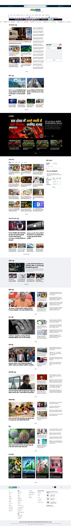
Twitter (55, 487)
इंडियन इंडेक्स (26, 17)
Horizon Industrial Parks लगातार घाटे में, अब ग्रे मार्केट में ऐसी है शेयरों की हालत (38, 51)
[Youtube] (61, 487)
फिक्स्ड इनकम (11, 507)
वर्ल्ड (15, 17)
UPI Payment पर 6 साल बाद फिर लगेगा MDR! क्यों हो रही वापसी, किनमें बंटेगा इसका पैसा (38, 185)
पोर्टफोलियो (10, 498)
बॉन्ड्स (30, 495)
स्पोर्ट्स (39, 17)
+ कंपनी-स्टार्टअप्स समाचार (26, 254)
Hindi (19, 487)
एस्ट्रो (36, 17)
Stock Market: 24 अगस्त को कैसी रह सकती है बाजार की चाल (55, 149)
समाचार (14, 15)
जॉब (34, 17)
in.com (39, 497)
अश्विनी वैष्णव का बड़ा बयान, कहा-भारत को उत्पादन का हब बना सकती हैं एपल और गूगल (12, 250)
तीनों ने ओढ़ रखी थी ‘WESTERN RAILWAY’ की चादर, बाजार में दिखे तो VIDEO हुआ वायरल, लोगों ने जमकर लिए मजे (12, 280)
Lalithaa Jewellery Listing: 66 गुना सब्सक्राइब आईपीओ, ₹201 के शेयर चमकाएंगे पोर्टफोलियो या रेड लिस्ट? (38, 38)
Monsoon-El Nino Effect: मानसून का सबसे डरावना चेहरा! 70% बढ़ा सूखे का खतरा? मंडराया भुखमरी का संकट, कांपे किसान (38, 61)
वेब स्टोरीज (27, 15)
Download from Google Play (51, 495)
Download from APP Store (51, 499)
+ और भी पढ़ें (26, 214)
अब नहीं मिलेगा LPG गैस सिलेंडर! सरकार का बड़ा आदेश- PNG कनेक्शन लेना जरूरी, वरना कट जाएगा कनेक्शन (38, 45)
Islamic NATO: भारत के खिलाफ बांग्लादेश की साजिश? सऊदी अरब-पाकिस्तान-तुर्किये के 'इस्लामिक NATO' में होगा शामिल (14, 65)
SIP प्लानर (19, 518)
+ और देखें (54, 60)
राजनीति (10, 496)
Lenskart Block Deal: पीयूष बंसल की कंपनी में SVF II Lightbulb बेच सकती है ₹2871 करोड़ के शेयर (21, 105)
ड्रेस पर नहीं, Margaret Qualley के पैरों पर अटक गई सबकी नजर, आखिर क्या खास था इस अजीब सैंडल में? (31, 280)
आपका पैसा (17, 15)
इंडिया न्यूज (11, 289)
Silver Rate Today (21, 507)
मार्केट (11, 15)
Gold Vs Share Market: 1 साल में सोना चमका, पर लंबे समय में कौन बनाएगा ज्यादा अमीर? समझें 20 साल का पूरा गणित (26, 209)
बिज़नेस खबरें (19, 492)
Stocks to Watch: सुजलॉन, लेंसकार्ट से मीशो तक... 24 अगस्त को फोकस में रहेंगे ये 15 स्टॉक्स (38, 55)
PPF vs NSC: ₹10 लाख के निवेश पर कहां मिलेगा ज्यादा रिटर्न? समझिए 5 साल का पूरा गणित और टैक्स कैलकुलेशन (38, 32)
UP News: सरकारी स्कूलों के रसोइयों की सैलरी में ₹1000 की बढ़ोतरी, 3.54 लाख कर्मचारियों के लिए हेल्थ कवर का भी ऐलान (38, 28)
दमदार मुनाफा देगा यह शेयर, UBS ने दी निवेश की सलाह (28, 149)
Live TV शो (10, 503)
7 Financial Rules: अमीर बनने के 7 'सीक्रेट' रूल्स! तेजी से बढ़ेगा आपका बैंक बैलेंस (38, 197)
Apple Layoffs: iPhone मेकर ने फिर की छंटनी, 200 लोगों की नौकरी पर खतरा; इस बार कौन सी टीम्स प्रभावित (35, 235)
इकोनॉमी (19, 497)
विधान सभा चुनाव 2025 (21, 512)
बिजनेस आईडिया (20, 508)
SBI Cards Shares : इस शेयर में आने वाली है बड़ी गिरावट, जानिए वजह (14, 148)
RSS (59, 487)
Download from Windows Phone (51, 502)
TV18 (39, 495)
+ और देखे (26, 71)
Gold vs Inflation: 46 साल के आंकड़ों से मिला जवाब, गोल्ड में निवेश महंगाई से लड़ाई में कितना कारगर (26, 185)
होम (9, 15)
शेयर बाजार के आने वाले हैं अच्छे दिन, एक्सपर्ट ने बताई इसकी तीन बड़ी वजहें (30, 105)
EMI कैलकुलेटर (20, 516)
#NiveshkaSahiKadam (54, 17)
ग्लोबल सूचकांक (46, 17)
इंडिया (21, 15)
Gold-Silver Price (11, 17)
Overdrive (39, 500)
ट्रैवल (33, 15)
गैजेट (17, 17)
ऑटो (19, 17)
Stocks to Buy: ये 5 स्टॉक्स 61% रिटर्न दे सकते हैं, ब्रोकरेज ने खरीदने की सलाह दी (26, 54)
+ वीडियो (35, 153)
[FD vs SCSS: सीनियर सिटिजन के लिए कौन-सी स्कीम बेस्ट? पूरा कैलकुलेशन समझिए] (26, 60)
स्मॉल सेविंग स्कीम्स (31, 494)
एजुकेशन (32, 17)
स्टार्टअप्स (19, 503)
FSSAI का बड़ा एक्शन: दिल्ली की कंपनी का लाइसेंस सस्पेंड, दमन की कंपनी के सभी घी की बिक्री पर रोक (14, 54)
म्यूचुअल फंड (10, 510)
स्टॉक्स (19, 495)
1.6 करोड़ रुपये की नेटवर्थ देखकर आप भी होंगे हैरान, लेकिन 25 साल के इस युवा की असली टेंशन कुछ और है (34, 265)
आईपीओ (19, 502)
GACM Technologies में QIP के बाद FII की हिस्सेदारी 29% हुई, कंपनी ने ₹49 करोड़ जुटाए (38, 48)
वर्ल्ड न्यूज (11, 344)
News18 (39, 492)
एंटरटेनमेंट (42, 17)
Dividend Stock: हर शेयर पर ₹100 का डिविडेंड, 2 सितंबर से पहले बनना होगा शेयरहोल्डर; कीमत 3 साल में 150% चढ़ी (40, 105)
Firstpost (39, 493)
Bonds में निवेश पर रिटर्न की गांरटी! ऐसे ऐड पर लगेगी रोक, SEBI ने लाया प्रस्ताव (35, 91)
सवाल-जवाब (30, 497)
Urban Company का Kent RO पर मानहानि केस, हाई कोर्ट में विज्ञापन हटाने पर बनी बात (20, 42)
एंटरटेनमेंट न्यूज (12, 372)
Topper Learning (40, 502)
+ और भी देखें (53, 187)
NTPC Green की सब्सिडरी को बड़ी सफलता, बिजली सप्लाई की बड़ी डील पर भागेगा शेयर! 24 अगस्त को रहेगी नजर (17, 92)
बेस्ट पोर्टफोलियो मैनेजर (32, 492)
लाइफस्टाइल (22, 17)
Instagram (57, 487)
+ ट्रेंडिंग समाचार (26, 284)
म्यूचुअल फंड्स (20, 498)
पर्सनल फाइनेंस (11, 508)
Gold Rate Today (20, 505)
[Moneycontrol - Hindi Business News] (35, 10)
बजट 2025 (10, 492)
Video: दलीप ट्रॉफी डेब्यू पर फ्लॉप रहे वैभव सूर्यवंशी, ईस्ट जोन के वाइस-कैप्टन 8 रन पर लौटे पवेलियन (38, 68)
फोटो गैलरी (36, 15)
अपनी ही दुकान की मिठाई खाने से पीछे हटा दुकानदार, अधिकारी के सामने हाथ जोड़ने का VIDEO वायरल (40, 280)
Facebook (53, 487)
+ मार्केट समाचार (26, 109)
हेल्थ (30, 15)
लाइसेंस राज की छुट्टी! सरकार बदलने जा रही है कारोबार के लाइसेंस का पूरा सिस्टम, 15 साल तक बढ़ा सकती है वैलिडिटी (30, 250)
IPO (24, 15)
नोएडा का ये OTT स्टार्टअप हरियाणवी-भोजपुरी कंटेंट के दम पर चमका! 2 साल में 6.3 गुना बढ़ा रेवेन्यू (39, 250)
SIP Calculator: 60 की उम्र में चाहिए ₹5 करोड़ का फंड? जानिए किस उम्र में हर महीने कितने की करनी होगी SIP (14, 209)
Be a (42, 11)
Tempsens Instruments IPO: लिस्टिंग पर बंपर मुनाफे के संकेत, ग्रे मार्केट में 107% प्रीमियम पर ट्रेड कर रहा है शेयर (38, 65)
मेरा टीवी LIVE (47, 15)
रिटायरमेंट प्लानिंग (20, 515)
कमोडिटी (43, 15)
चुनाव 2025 (19, 510)
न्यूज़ (9, 494)
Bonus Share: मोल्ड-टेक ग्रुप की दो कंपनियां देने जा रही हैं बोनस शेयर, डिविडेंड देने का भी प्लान (13, 105)
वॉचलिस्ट (10, 501)
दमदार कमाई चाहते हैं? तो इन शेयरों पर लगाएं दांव (42, 149)
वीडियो (40, 15)
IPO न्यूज (11, 317)
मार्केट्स (10, 499)
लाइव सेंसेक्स (30, 490)
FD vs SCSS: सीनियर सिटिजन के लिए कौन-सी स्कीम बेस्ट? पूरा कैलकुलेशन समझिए (26, 65)
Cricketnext (40, 498)
